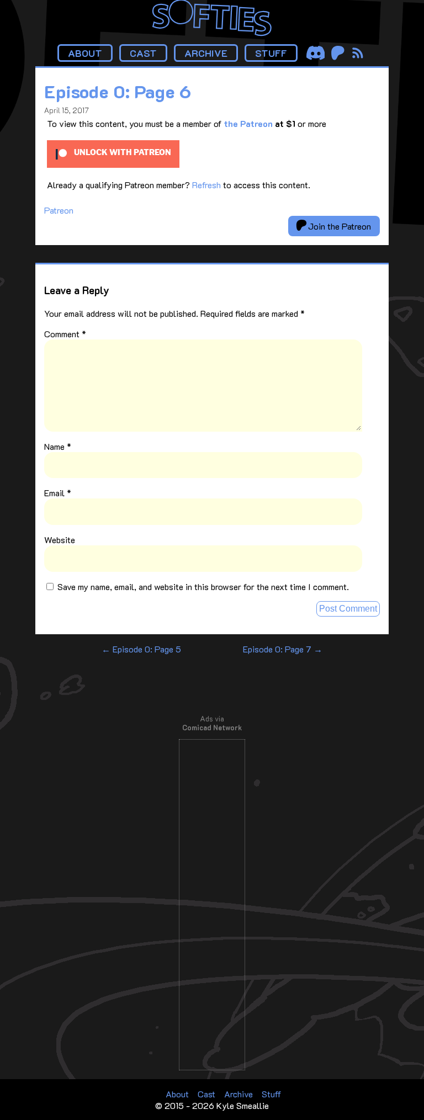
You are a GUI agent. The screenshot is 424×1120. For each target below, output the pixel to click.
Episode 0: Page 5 (141, 649)
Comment (65, 333)
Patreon (58, 210)
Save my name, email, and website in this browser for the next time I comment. (203, 586)
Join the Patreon (338, 226)
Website (59, 539)
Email (57, 492)
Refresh (206, 184)
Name (57, 446)
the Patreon (248, 123)
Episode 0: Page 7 (282, 649)
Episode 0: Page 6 (117, 91)
